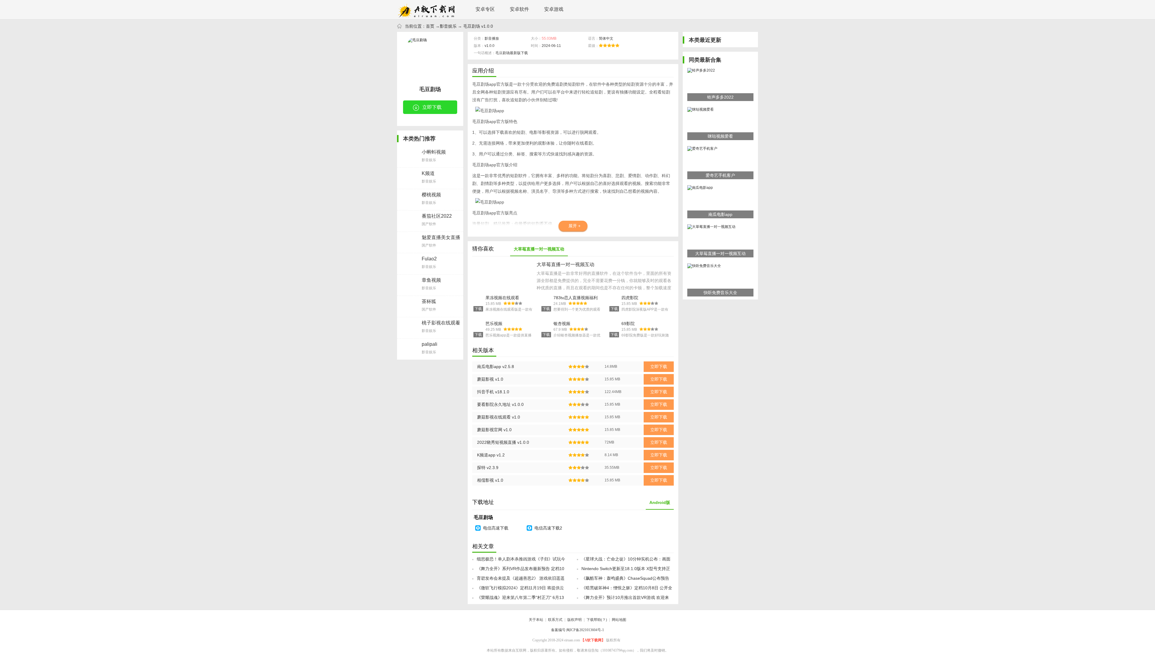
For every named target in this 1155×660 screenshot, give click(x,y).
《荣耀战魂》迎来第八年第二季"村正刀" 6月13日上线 (520, 599)
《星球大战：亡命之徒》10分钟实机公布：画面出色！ (625, 561)
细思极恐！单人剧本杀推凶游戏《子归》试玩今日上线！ (521, 561)
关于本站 (536, 620)
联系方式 (555, 620)
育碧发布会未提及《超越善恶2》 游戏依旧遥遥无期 (521, 580)
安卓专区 (485, 9)
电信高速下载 (495, 528)
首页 (430, 26)
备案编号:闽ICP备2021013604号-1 (577, 630)
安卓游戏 (553, 9)
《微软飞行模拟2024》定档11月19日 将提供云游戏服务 (520, 589)
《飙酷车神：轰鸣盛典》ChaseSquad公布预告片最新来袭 (625, 580)
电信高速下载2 (548, 528)
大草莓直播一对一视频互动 (539, 249)
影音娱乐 (448, 26)
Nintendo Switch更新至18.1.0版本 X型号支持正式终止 (625, 570)
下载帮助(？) (597, 620)
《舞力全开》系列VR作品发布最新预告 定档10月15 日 (520, 570)
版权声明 (574, 620)
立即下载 (432, 107)
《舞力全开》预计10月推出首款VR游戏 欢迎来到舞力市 (625, 599)
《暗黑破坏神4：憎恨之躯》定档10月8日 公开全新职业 (626, 589)
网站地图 (619, 620)
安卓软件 (519, 9)
